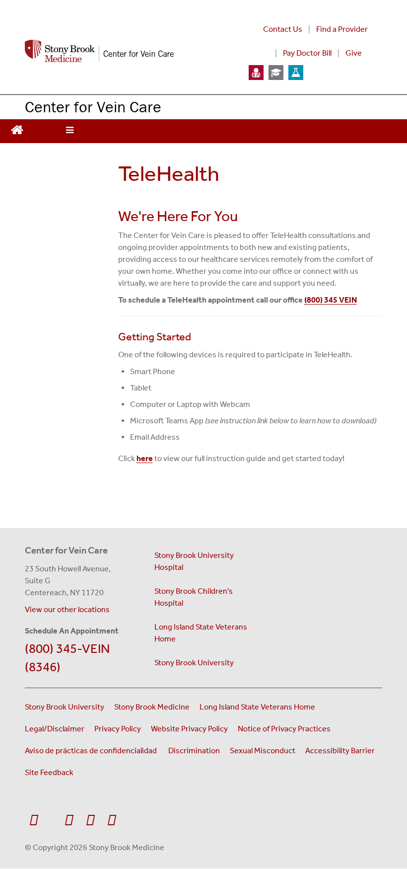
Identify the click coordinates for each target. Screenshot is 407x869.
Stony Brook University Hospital (194, 561)
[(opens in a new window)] (256, 72)
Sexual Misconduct (262, 750)
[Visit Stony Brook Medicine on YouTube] (68, 820)
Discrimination (194, 750)
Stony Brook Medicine (152, 706)
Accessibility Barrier (340, 750)
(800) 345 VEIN (330, 300)
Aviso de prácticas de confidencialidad (91, 750)
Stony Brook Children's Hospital (193, 597)
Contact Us (282, 29)
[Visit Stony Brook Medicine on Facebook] (33, 820)
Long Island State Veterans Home (200, 632)
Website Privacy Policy (189, 728)
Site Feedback (49, 772)
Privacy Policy (117, 728)
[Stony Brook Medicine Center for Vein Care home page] (125, 51)
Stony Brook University (194, 662)
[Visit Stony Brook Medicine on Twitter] (51, 815)
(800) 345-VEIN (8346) (67, 658)
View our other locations (67, 609)
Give (353, 53)
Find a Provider (342, 29)
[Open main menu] (69, 131)
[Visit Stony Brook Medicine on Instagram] (90, 820)
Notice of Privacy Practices (284, 728)
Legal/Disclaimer (54, 728)
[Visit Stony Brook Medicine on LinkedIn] (111, 820)
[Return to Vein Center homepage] (17, 129)
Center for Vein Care (93, 106)
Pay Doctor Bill (307, 53)
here (144, 458)
